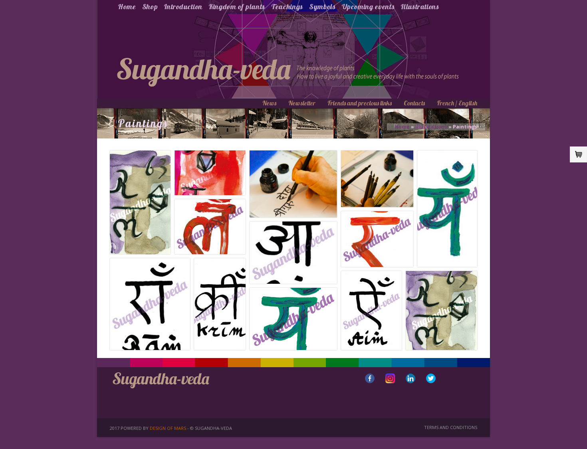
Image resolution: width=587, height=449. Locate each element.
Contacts (414, 103)
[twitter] (431, 378)
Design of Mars (168, 428)
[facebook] (370, 378)
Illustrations (420, 6)
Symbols (322, 6)
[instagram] (390, 378)
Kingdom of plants (236, 6)
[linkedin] (410, 378)
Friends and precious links (359, 103)
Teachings (287, 6)
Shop (150, 6)
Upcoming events (368, 6)
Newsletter (301, 103)
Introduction (183, 6)
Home (127, 6)
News (269, 103)
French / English (457, 103)
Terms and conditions (450, 427)
